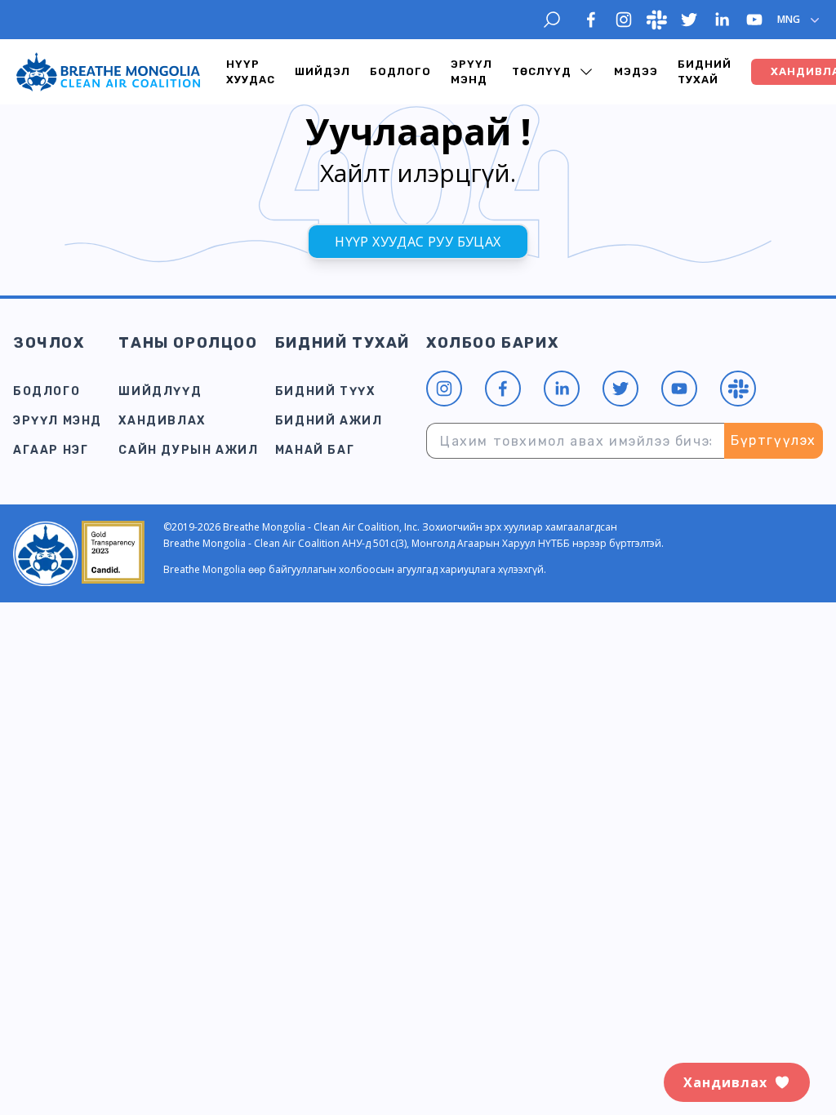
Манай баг (314, 450)
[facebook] (591, 19)
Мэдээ (636, 71)
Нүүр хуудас (250, 72)
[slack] (656, 19)
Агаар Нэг (50, 450)
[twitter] (689, 19)
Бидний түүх (325, 391)
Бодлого (400, 71)
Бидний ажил (329, 421)
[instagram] (623, 19)
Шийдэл (322, 71)
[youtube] (754, 19)
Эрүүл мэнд (471, 72)
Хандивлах (161, 421)
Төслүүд (541, 71)
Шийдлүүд (160, 391)
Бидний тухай (705, 72)
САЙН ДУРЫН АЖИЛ (188, 450)
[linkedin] (721, 19)
